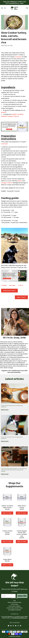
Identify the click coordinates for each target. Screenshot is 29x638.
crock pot (18, 57)
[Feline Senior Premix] (22, 497)
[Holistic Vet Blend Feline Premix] (7, 497)
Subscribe (22, 596)
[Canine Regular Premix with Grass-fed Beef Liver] (22, 522)
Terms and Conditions (14, 606)
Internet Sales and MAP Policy (14, 608)
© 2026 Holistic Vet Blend (14, 636)
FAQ (14, 600)
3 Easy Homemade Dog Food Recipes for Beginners (12, 406)
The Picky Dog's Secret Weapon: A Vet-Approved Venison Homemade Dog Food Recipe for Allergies (14, 470)
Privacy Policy (14, 604)
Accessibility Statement (14, 610)
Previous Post (9, 291)
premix (3, 112)
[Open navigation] (2, 8)
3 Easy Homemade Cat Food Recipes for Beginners (12, 437)
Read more (4, 410)
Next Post (21, 297)
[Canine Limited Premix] (7, 522)
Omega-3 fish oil (6, 183)
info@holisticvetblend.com (19, 618)
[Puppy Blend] (7, 551)
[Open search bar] (5, 8)
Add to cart (7, 513)
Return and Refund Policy (14, 602)
